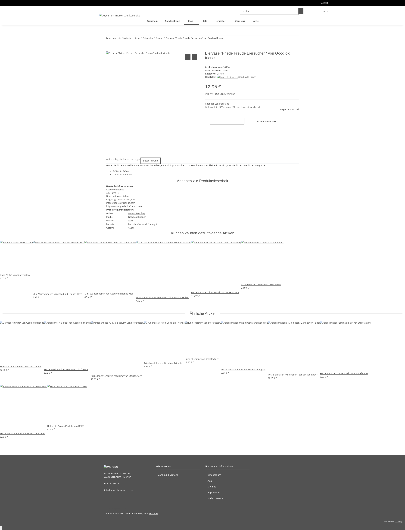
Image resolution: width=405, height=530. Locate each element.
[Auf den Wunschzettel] (194, 57)
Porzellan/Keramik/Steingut (142, 224)
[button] (311, 11)
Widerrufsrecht (216, 498)
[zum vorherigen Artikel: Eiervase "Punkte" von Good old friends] (226, 38)
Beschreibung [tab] (150, 160)
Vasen (131, 227)
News (255, 20)
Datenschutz (214, 474)
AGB (210, 480)
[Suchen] (301, 11)
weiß (130, 220)
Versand (231, 93)
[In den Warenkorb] (108, 49)
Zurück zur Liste (113, 38)
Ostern (220, 73)
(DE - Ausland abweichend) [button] (246, 106)
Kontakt (324, 2)
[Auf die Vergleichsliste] (187, 57)
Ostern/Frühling (136, 213)
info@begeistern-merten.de (119, 490)
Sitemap (212, 486)
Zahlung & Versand (168, 474)
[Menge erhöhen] (246, 121)
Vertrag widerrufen (119, 508)
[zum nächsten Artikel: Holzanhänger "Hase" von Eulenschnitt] (232, 38)
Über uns (240, 20)
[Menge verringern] (207, 121)
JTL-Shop (398, 521)
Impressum (214, 492)
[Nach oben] (1, 528)
